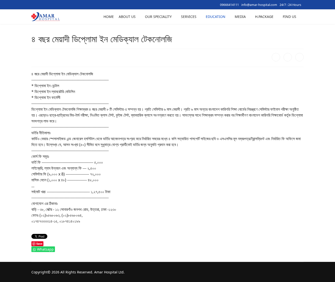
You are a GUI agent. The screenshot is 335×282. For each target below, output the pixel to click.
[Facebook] (276, 57)
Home (108, 16)
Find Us (289, 16)
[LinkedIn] (299, 57)
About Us (127, 16)
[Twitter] (287, 57)
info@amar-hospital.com (259, 5)
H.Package (264, 16)
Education (215, 16)
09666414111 (229, 5)
